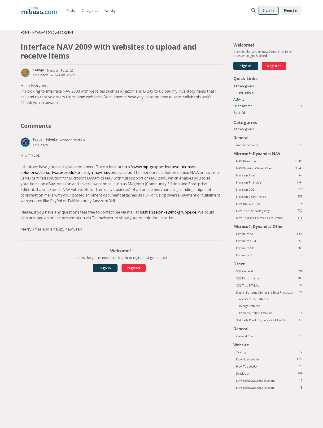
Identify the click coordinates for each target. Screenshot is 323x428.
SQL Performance (269, 278)
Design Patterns (270, 306)
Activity (238, 99)
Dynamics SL (269, 255)
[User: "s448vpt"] (25, 72)
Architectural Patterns (253, 299)
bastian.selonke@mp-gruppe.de (168, 212)
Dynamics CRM (269, 241)
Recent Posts (243, 92)
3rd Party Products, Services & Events (269, 320)
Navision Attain (269, 175)
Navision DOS (269, 189)
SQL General (269, 271)
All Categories (243, 86)
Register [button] (133, 268)
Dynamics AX (269, 234)
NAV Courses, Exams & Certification (269, 218)
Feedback (269, 373)
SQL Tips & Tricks (269, 285)
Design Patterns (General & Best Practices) (269, 292)
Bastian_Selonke (45, 139)
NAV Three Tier (269, 161)
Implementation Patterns (270, 313)
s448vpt (38, 70)
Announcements (269, 145)
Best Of (239, 112)
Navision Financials (269, 182)
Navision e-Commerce (269, 196)
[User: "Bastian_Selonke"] (25, 142)
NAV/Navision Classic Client (269, 168)
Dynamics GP (269, 248)
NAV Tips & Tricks (269, 203)
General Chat (269, 336)
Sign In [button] (105, 268)
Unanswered (267, 106)
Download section (269, 359)
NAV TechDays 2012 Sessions (269, 387)
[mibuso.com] (39, 10)
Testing (269, 352)
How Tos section (269, 366)
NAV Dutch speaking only (269, 211)
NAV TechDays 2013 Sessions (269, 380)
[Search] (253, 10)
